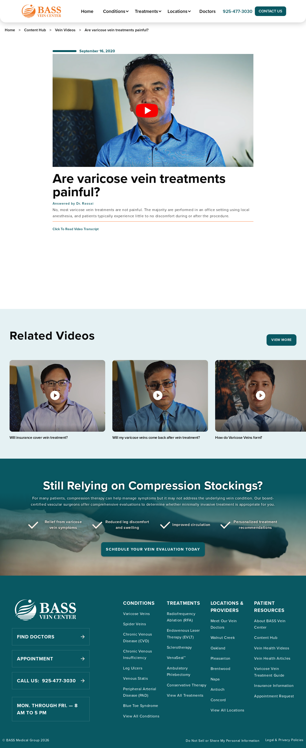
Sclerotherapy (179, 647)
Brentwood (220, 668)
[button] (115, 11)
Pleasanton (220, 658)
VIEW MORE (281, 339)
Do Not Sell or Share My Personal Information (222, 740)
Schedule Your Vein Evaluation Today (153, 549)
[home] (41, 11)
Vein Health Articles (272, 658)
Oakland (218, 648)
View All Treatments (185, 695)
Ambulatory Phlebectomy (179, 671)
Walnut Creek (223, 637)
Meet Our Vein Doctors (224, 624)
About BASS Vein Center (270, 624)
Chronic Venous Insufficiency (137, 654)
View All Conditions (141, 716)
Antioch (218, 689)
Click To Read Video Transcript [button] (75, 229)
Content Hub (265, 637)
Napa (215, 679)
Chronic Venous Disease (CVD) (137, 637)
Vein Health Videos (271, 648)
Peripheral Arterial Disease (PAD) (139, 692)
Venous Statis (135, 678)
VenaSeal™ (176, 657)
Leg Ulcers (132, 668)
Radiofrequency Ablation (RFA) (181, 617)
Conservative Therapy (187, 685)
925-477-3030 (237, 11)
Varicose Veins (136, 613)
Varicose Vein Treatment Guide (269, 672)
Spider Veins (134, 623)
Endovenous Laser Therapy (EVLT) (183, 633)
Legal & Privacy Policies (284, 739)
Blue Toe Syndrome (140, 705)
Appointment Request (274, 696)
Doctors (207, 11)
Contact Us (270, 11)
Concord (218, 699)
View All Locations (228, 710)
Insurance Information (274, 685)
